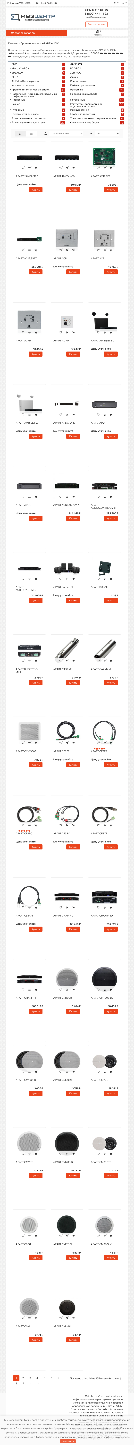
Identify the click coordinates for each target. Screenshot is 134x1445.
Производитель (29, 43)
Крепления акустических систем (31, 89)
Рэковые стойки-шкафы (25, 114)
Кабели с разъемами (82, 85)
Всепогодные (78, 81)
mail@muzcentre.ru (96, 17)
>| (38, 1383)
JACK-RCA (76, 64)
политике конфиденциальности (110, 1436)
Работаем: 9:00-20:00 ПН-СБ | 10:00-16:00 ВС (32, 2)
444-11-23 (96, 13)
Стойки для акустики (82, 114)
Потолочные (77, 99)
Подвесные (18, 99)
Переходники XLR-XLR (83, 94)
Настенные (77, 89)
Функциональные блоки (84, 122)
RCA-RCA (75, 68)
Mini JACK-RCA (20, 68)
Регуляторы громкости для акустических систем (86, 105)
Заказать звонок (96, 24)
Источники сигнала (23, 85)
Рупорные (18, 110)
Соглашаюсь (68, 1441)
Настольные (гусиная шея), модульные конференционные (35, 95)
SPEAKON (18, 72)
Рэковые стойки (79, 110)
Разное (16, 104)
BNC (14, 64)
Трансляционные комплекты (29, 118)
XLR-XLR (16, 77)
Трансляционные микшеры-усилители (93, 118)
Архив (74, 77)
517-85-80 (96, 9)
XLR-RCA (75, 72)
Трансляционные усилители (28, 122)
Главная (12, 43)
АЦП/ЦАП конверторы (25, 81)
